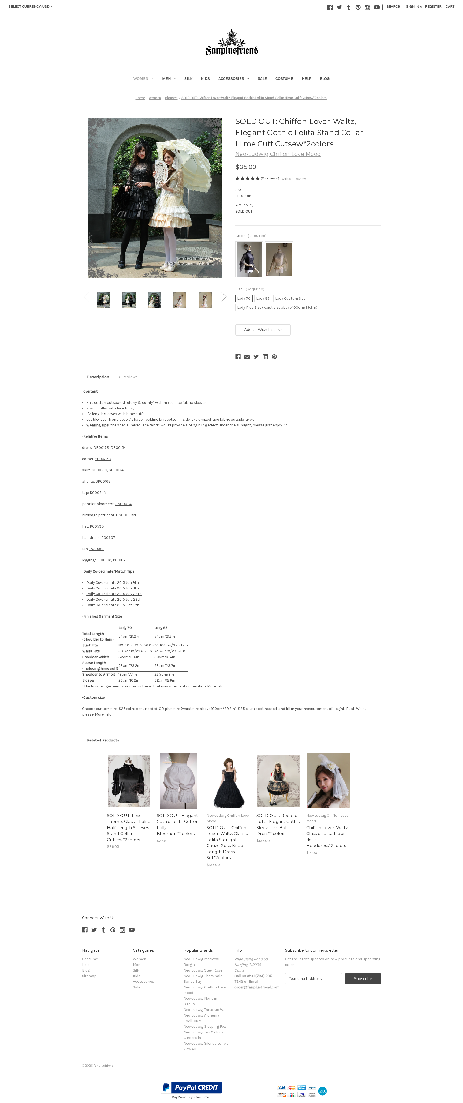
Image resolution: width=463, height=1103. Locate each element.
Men (166, 78)
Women (140, 78)
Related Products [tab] (103, 740)
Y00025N (103, 459)
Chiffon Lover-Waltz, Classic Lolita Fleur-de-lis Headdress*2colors (327, 836)
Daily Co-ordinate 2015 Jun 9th (112, 582)
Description (98, 376)
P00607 (108, 537)
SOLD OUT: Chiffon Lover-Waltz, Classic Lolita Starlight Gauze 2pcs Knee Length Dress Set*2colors (227, 842)
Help (306, 78)
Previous (86, 296)
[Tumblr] (349, 7)
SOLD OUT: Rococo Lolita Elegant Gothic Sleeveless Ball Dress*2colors (278, 824)
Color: (250, 236)
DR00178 (101, 447)
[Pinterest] (358, 7)
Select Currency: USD (29, 6)
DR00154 (118, 447)
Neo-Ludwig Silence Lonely (206, 1043)
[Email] (247, 356)
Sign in (412, 6)
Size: (249, 289)
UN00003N (126, 515)
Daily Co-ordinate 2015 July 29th (113, 599)
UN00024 (123, 504)
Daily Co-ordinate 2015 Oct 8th (112, 605)
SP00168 (103, 481)
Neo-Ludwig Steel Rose (203, 970)
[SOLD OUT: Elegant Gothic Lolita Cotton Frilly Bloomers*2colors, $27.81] (179, 781)
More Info (103, 714)
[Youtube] (377, 7)
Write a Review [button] (293, 178)
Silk (188, 78)
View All (190, 1049)
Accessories (231, 78)
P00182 (104, 560)
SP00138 (99, 470)
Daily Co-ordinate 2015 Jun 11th (112, 588)
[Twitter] (339, 7)
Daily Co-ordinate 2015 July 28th (114, 594)
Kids (205, 78)
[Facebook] (330, 7)
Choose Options (328, 781)
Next (223, 296)
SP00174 (116, 470)
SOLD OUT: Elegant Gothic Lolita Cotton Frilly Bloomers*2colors (178, 824)
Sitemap (89, 976)
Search (393, 6)
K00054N (98, 492)
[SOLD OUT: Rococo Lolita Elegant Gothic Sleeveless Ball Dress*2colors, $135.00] (278, 781)
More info (215, 686)
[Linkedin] (265, 356)
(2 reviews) (270, 178)
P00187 (119, 560)
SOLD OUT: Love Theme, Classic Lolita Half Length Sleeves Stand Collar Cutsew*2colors (128, 827)
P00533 (97, 526)
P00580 (96, 549)
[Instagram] (367, 7)
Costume (284, 78)
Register (433, 6)
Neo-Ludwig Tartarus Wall (206, 1009)
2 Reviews (128, 376)
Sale (262, 78)
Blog (325, 78)
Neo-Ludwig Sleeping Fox (205, 1026)
